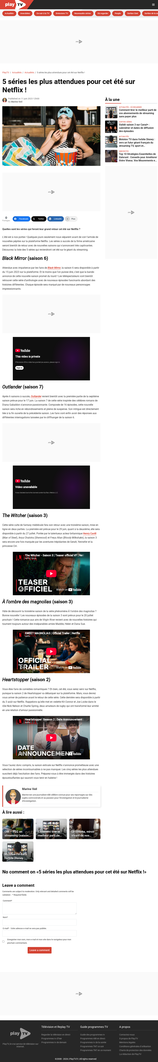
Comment (7, 901)
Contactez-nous (127, 1034)
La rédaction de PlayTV (130, 1054)
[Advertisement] (79, 41)
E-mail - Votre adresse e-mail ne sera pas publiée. (25, 928)
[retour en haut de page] (150, 1045)
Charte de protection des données (135, 1050)
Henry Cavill (89, 533)
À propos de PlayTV (128, 1038)
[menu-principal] (153, 5)
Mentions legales (127, 1042)
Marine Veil (16, 101)
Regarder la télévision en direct (55, 1034)
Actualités (9, 13)
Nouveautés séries (82, 13)
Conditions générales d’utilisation (135, 1046)
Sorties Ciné (132, 13)
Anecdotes (25, 13)
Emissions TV (62, 13)
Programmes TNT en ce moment (95, 1050)
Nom (5, 917)
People (118, 13)
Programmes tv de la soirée (93, 1042)
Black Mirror (54, 267)
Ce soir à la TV (43, 13)
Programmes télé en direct (92, 1038)
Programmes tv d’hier (51, 1038)
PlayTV (5, 72)
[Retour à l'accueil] (73, 4)
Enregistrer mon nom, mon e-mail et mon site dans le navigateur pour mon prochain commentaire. (39, 941)
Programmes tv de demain (54, 1042)
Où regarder (103, 13)
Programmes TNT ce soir (92, 1046)
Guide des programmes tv (92, 1034)
